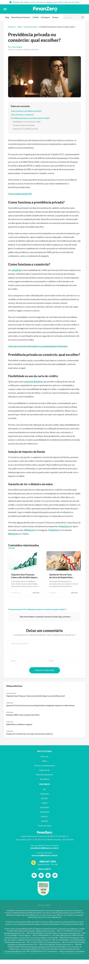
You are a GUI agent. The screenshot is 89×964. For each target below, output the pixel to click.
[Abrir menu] (5, 9)
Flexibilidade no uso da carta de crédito (27, 122)
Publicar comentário (44, 670)
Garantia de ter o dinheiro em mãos (25, 129)
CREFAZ (44, 821)
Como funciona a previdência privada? (26, 111)
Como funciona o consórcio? (22, 115)
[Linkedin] (41, 875)
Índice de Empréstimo (44, 774)
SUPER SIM (44, 812)
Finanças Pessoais (30, 27)
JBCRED (44, 798)
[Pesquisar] (83, 17)
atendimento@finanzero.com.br (44, 848)
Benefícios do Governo (20, 17)
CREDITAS (44, 794)
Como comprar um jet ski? (20, 193)
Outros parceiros (44, 825)
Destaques (45, 17)
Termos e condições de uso (44, 765)
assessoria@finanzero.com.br (45, 855)
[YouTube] (55, 875)
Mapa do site (44, 770)
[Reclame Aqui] (43, 888)
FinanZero (12, 27)
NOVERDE (44, 807)
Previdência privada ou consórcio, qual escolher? (30, 118)
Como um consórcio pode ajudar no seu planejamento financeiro (38, 346)
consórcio (16, 270)
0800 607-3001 (47, 861)
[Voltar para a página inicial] (45, 9)
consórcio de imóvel (33, 381)
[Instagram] (48, 875)
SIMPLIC (44, 816)
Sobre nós (44, 756)
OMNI (44, 803)
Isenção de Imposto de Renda (23, 125)
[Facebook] (34, 875)
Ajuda (44, 761)
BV (44, 789)
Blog (7, 17)
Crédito (35, 17)
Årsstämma (44, 779)
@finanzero (29, 530)
